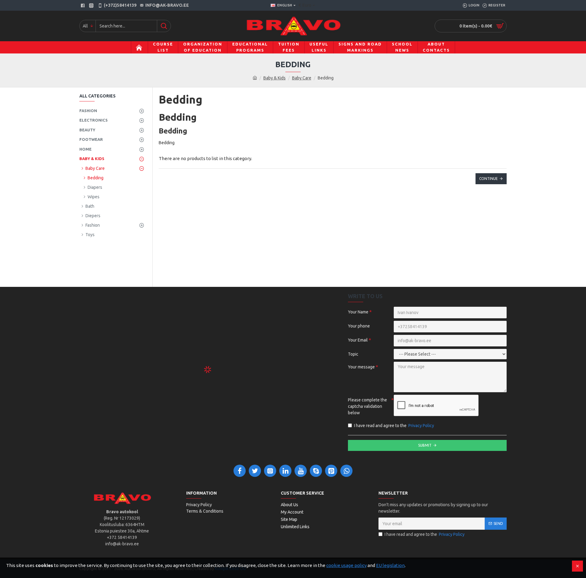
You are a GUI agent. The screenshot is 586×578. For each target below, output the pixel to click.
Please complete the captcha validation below (367, 406)
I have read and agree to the (394, 425)
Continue (488, 179)
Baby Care (301, 77)
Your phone (359, 326)
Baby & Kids (274, 77)
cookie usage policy (346, 565)
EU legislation (390, 565)
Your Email (358, 340)
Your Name (358, 311)
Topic (353, 354)
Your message (361, 366)
